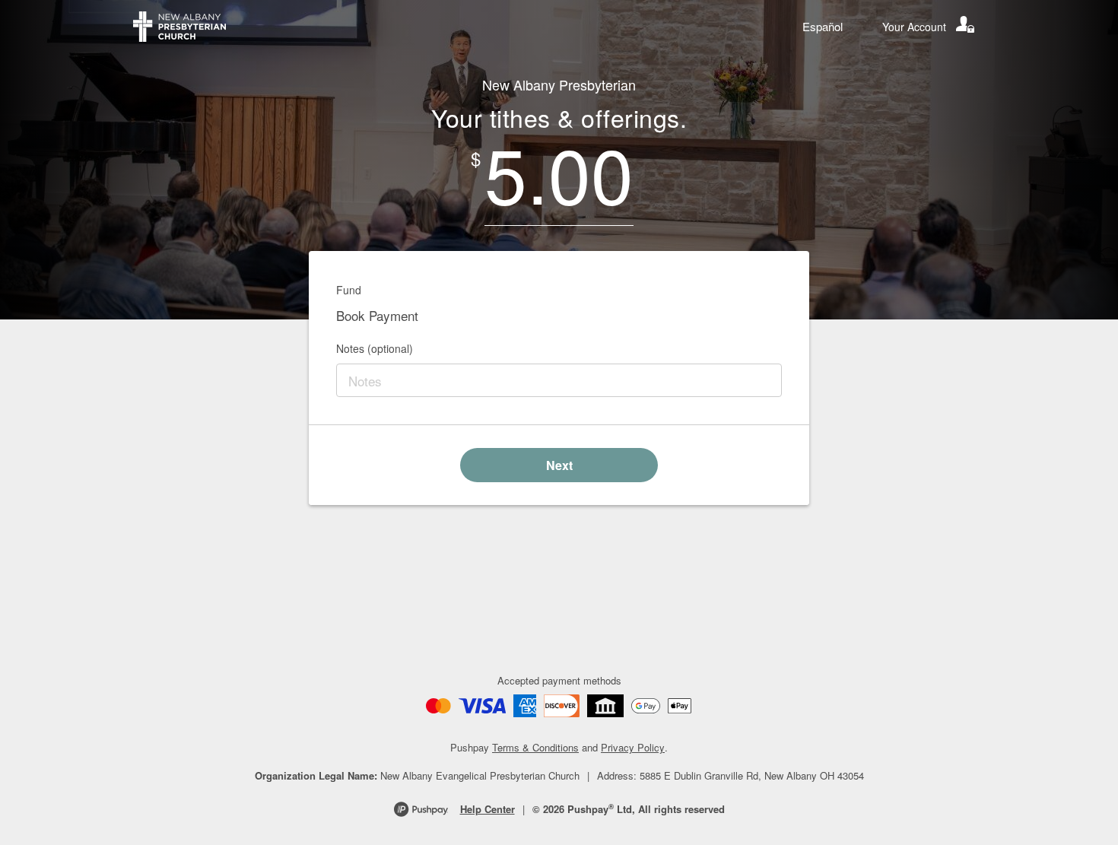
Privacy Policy (633, 747)
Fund (348, 289)
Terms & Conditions (535, 747)
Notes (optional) (374, 348)
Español (822, 26)
